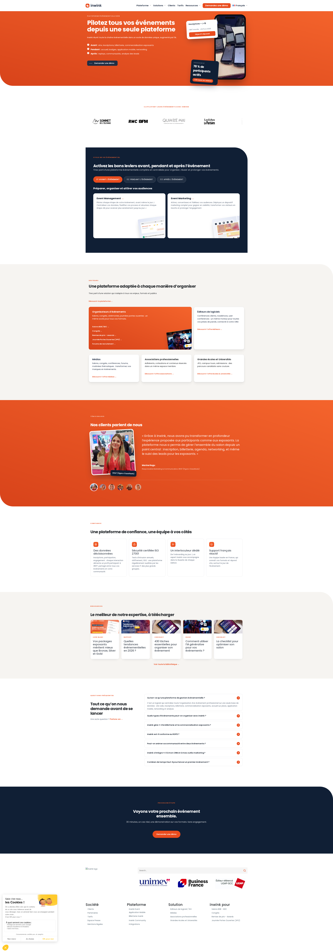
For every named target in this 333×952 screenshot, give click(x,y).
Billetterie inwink (136, 916)
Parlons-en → (116, 719)
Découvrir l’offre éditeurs (208, 329)
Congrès (96, 331)
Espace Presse (94, 920)
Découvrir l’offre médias (103, 376)
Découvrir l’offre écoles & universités (213, 374)
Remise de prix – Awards (222, 916)
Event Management (109, 198)
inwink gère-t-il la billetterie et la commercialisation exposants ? (179, 725)
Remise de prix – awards (103, 335)
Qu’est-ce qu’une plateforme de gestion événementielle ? (176, 698)
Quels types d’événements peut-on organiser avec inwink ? (176, 715)
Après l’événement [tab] (171, 179)
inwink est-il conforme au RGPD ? (163, 734)
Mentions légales (95, 924)
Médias (173, 913)
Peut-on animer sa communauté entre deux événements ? (176, 743)
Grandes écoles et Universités (183, 920)
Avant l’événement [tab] (107, 179)
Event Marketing (181, 198)
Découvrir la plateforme (100, 301)
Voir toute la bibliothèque (165, 664)
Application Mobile (137, 912)
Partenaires (93, 913)
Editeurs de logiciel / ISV (181, 909)
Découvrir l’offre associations (158, 374)
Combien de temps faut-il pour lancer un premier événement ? (178, 762)
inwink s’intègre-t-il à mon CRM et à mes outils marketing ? (176, 753)
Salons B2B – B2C (219, 909)
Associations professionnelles (183, 916)
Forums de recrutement (103, 344)
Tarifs (90, 916)
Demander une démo (166, 834)
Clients (91, 909)
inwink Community (137, 920)
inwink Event (134, 909)
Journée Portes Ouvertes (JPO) (106, 339)
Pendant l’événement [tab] (140, 179)
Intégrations (134, 924)
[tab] (93, 487)
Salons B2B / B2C (99, 326)
